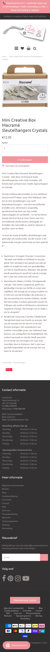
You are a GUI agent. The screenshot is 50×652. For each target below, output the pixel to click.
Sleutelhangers (19, 362)
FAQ (4, 506)
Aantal (4, 143)
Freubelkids (7, 362)
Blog (4, 492)
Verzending (7, 528)
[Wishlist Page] (22, 48)
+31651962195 (19, 408)
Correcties (6, 499)
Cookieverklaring (10, 496)
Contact (5, 503)
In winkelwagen (25, 159)
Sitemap (5, 524)
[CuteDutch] (25, 33)
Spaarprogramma (10, 521)
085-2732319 (11, 405)
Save (10, 370)
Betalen (5, 489)
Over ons (6, 510)
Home (4, 56)
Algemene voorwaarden (13, 485)
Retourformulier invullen (25, 600)
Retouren (6, 517)
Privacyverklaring (10, 514)
